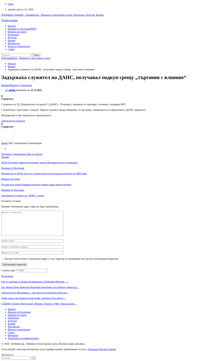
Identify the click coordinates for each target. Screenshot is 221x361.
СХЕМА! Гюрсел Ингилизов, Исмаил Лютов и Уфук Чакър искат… (39, 303)
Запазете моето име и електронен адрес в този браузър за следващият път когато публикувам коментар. (62, 258)
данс (3, 120)
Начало (12, 26)
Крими (11, 40)
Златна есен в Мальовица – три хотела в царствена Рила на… (35, 292)
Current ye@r (9, 270)
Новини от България (22, 28)
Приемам (93, 349)
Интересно (14, 43)
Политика (13, 34)
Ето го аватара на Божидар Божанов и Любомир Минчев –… (35, 281)
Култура (12, 37)
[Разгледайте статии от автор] (7, 140)
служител (19, 120)
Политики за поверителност (23, 338)
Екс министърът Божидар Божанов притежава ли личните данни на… (40, 287)
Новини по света (17, 31)
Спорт (11, 49)
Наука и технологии (19, 46)
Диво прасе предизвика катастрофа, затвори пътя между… (33, 298)
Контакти (13, 335)
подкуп (10, 120)
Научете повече (107, 349)
